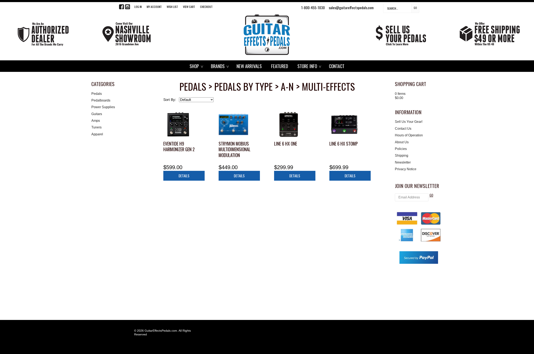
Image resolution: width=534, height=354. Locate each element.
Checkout (206, 6)
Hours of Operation (409, 135)
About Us (402, 142)
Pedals (96, 93)
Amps (95, 120)
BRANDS (218, 66)
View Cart (189, 6)
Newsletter (403, 162)
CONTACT (336, 66)
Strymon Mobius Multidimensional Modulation (235, 149)
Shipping (401, 155)
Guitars (96, 114)
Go (415, 7)
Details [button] (184, 175)
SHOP (194, 66)
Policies (401, 149)
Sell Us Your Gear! (408, 121)
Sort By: (169, 100)
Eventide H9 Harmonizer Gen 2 (179, 146)
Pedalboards (100, 100)
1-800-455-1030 (313, 7)
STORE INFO (307, 66)
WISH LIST (172, 6)
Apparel (97, 134)
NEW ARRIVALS (249, 66)
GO (431, 195)
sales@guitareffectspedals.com (351, 7)
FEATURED (279, 66)
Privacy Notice (405, 169)
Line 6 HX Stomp (343, 143)
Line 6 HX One (285, 143)
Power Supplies (103, 107)
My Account (154, 6)
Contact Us (403, 128)
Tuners (96, 127)
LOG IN (138, 6)
